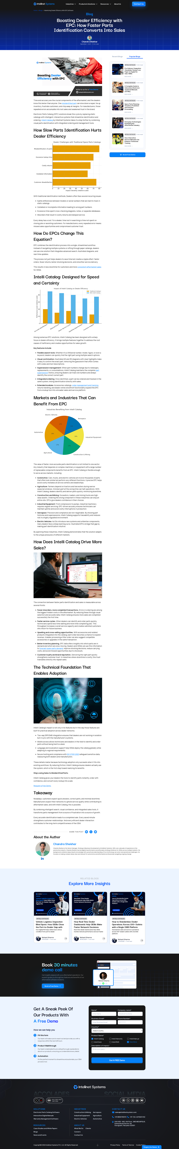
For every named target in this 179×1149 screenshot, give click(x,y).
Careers (77, 1132)
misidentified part (69, 103)
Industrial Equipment (82, 1115)
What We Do (78, 1128)
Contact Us (78, 1135)
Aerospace (97, 1112)
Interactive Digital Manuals (44, 1115)
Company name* (124, 1010)
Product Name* (97, 1035)
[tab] (117, 57)
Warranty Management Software (46, 1119)
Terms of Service (128, 1145)
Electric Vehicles (80, 1119)
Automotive (97, 1119)
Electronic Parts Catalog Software (46, 1112)
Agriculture (97, 1115)
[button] (71, 4)
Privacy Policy (115, 1145)
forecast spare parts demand (51, 648)
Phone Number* (124, 1018)
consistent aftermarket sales (89, 267)
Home (35, 10)
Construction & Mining (82, 1112)
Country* (95, 1027)
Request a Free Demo (42, 786)
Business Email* (97, 1018)
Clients (88, 1128)
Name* (94, 1010)
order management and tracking (85, 385)
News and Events (40, 1135)
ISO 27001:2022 (73, 754)
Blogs (41, 10)
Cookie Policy (140, 1145)
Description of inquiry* (100, 1045)
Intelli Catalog (47, 120)
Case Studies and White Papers (45, 1128)
